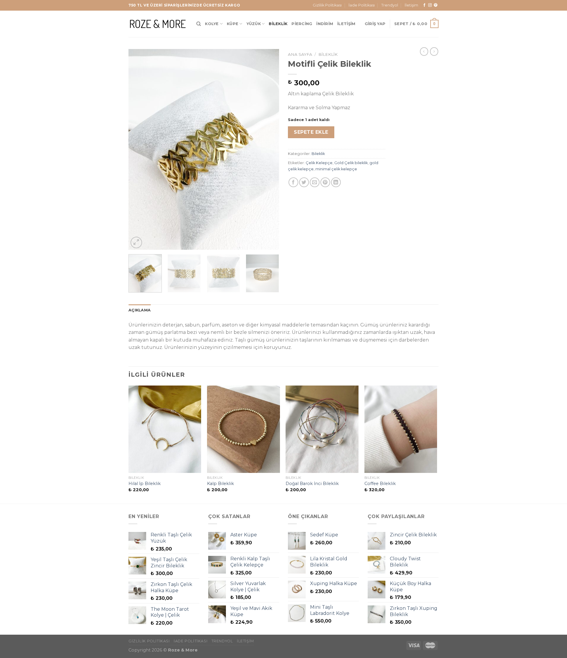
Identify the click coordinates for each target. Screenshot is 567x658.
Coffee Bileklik (380, 483)
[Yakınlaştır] (136, 242)
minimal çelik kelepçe (336, 169)
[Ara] (198, 24)
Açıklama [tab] (139, 310)
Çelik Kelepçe (319, 163)
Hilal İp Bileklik (144, 483)
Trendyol (389, 5)
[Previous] (138, 149)
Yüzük (254, 24)
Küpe (232, 24)
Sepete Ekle (311, 132)
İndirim (324, 24)
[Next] (268, 149)
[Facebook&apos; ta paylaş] (293, 182)
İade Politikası (361, 5)
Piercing (301, 24)
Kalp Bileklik (220, 483)
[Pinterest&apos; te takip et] (435, 5)
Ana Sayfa (300, 54)
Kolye (212, 24)
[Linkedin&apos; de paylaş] (336, 182)
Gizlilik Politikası (327, 5)
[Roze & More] (158, 24)
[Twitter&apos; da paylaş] (304, 182)
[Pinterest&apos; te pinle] (325, 182)
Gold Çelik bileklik (351, 163)
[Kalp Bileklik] (243, 429)
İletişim (411, 5)
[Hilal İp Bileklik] (164, 429)
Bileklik (278, 24)
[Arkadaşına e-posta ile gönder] (315, 182)
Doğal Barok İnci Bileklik (312, 483)
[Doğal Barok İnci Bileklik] (322, 429)
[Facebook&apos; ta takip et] (424, 5)
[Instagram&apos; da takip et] (430, 5)
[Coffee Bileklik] (400, 429)
